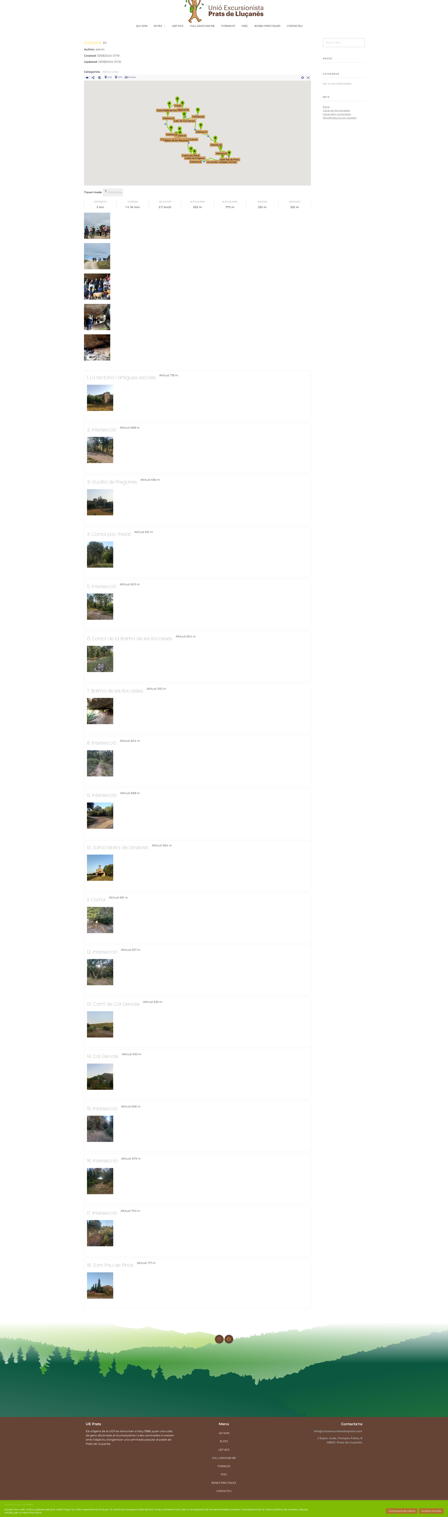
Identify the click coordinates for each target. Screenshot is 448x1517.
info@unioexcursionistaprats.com (338, 1431)
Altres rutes (110, 71)
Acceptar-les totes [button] (431, 1510)
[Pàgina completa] (308, 77)
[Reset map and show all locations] (302, 77)
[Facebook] (229, 1339)
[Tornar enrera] (87, 77)
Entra (326, 106)
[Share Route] (93, 77)
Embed (132, 77)
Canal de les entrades (336, 110)
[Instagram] (219, 1339)
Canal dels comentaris (337, 114)
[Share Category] (99, 77)
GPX (120, 77)
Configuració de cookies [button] (401, 1510)
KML (109, 77)
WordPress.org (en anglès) (339, 117)
